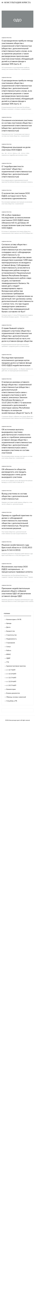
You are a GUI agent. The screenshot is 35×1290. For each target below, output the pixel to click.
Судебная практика (7, 37)
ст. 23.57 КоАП (11, 685)
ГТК (7, 662)
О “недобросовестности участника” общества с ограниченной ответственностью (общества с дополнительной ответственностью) (17, 171)
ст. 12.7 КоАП (10, 670)
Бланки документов (13, 693)
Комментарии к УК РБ (13, 619)
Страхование (10, 643)
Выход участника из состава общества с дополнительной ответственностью (15, 496)
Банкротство (10, 631)
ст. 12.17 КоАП (11, 677)
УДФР (8, 658)
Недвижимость (11, 639)
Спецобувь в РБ (11, 701)
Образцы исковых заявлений (16, 697)
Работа (8, 650)
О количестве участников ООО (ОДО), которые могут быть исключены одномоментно (16, 195)
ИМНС (8, 654)
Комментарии (11, 689)
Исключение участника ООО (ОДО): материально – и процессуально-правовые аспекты (17, 569)
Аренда (8, 623)
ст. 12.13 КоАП (11, 674)
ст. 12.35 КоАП (11, 681)
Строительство (11, 635)
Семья (8, 646)
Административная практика (16, 666)
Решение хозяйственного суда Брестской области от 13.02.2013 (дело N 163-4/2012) (17, 547)
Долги (8, 627)
